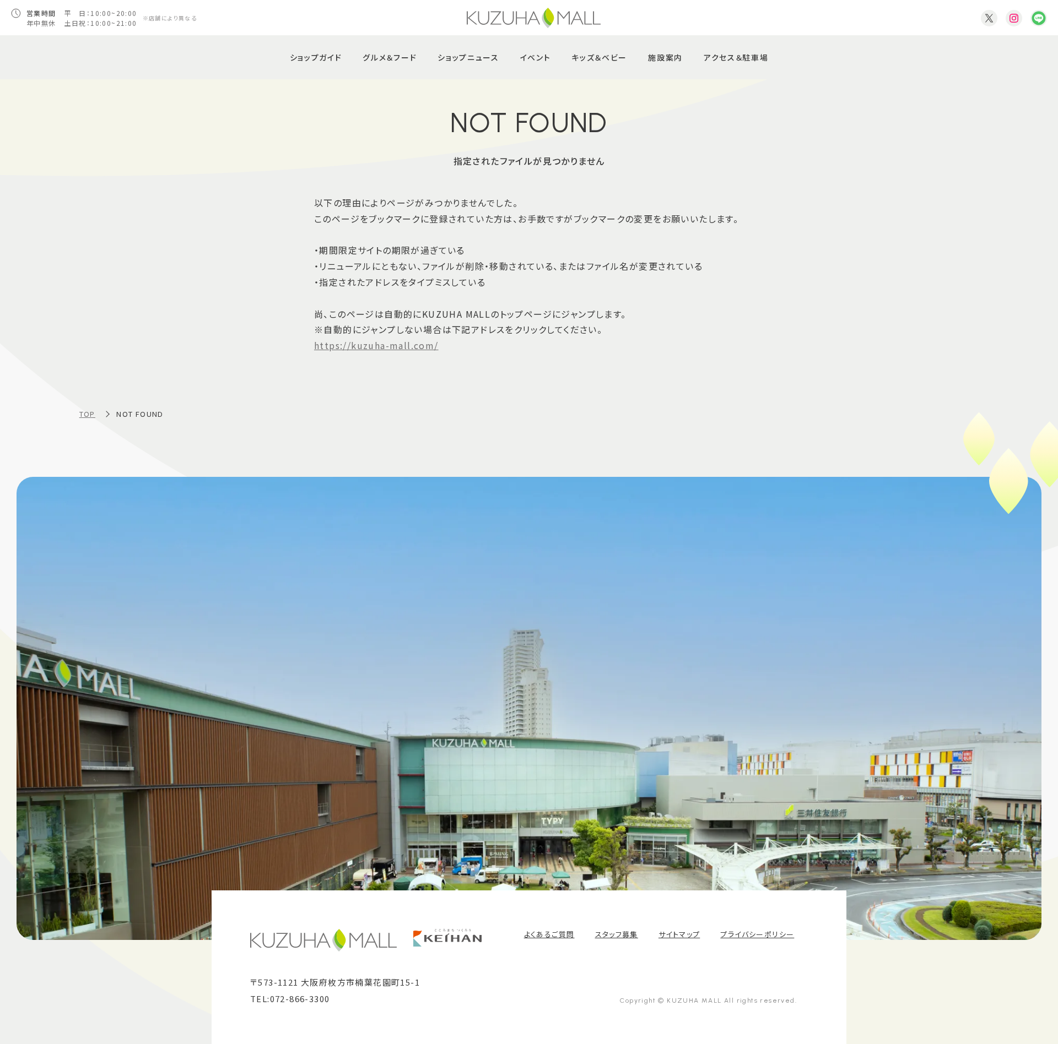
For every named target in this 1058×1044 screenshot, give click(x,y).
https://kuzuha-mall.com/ (376, 345)
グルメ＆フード (390, 57)
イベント (535, 57)
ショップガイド (316, 57)
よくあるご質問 (549, 934)
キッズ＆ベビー (599, 57)
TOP (87, 414)
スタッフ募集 (616, 934)
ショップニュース (468, 57)
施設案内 (665, 57)
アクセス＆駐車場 (736, 57)
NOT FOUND (140, 414)
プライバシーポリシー (757, 934)
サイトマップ (679, 934)
